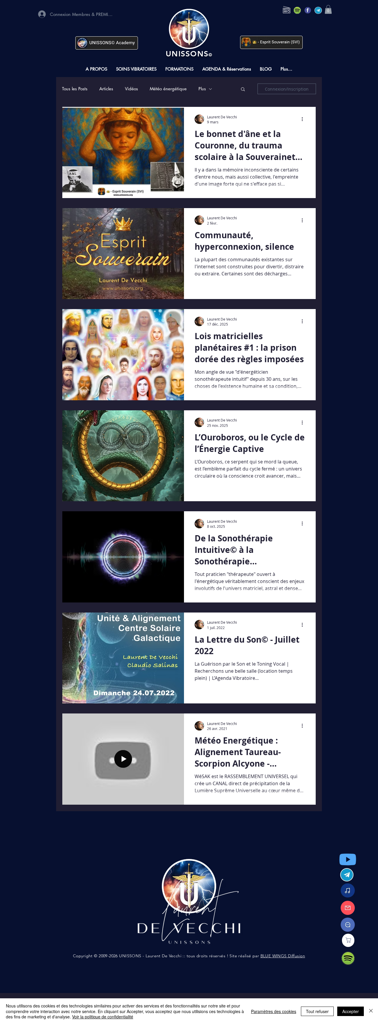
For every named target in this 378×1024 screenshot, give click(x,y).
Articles (106, 89)
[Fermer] (370, 1011)
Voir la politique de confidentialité (102, 1017)
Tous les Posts (74, 89)
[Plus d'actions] (304, 119)
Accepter (350, 1011)
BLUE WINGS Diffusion (282, 955)
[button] (328, 9)
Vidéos (131, 89)
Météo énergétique (168, 89)
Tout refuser (317, 1011)
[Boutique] (348, 940)
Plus (202, 89)
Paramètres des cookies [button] (273, 1011)
